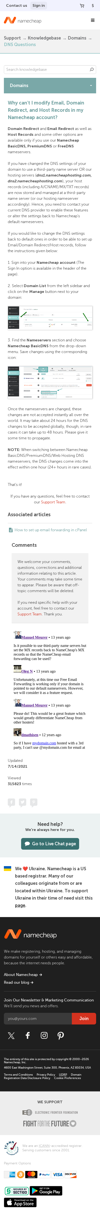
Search (91, 69)
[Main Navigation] (92, 20)
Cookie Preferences (67, 1078)
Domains (77, 38)
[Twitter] (11, 1035)
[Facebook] (27, 1035)
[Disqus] (50, 689)
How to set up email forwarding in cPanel (51, 530)
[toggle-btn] (91, 85)
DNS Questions (20, 44)
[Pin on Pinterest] (33, 802)
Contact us (16, 5)
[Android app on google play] (46, 1191)
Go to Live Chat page (54, 843)
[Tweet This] (22, 802)
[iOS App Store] (20, 1202)
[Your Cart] (82, 5)
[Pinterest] (60, 1035)
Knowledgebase (44, 38)
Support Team (53, 502)
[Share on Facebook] (11, 802)
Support (12, 38)
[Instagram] (44, 1035)
